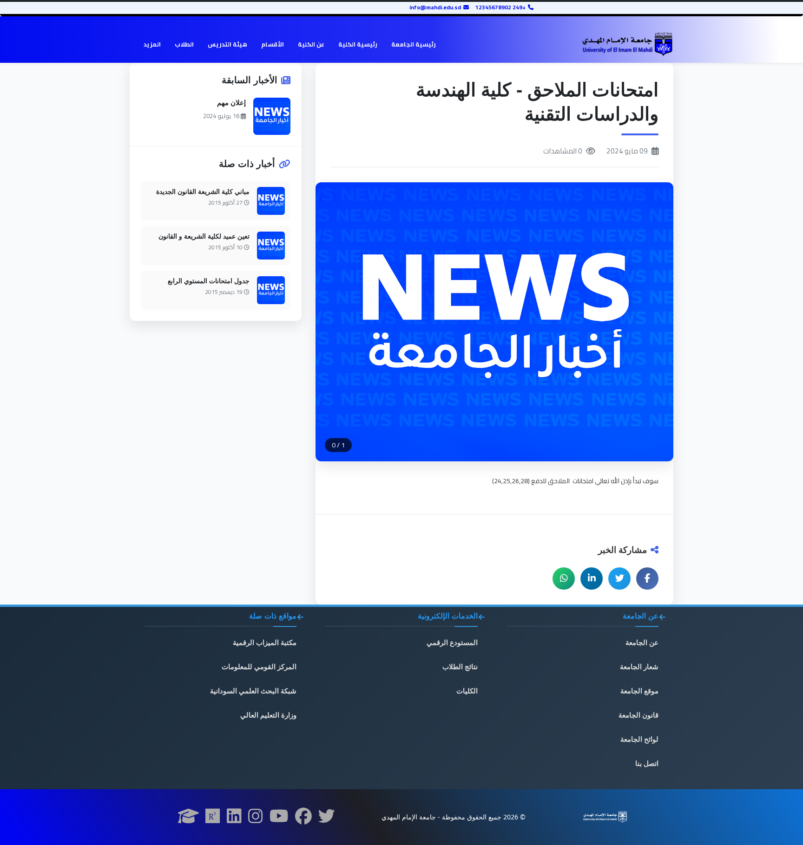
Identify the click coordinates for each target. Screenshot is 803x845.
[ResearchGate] (212, 819)
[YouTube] (279, 819)
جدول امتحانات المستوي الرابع (209, 281)
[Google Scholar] (188, 819)
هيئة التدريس (227, 44)
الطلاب (184, 44)
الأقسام (272, 44)
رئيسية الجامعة (413, 44)
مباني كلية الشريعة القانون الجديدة (203, 191)
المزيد (152, 44)
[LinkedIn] (234, 819)
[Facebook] (303, 819)
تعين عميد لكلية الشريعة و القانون (204, 236)
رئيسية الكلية (357, 44)
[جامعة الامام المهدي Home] (627, 44)
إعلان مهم (231, 102)
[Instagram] (255, 819)
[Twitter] (326, 819)
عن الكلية (311, 44)
